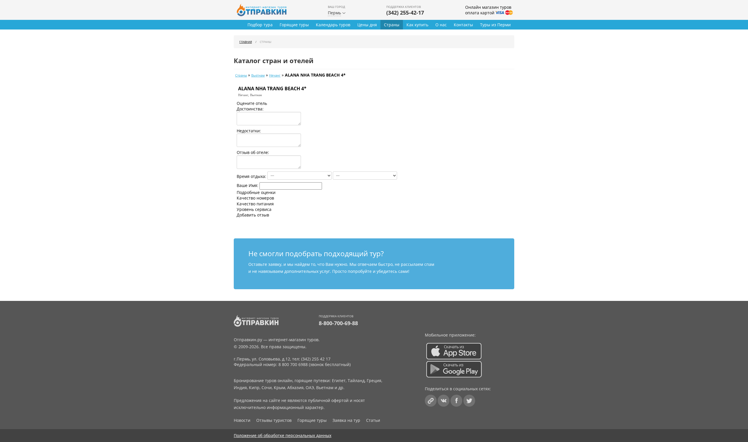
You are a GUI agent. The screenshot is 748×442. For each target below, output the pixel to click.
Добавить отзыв (253, 215)
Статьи (373, 420)
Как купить (417, 24)
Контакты (463, 24)
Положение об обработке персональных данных (282, 435)
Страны (391, 24)
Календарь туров (333, 24)
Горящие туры (294, 24)
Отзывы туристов (274, 420)
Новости (242, 420)
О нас (441, 24)
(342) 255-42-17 (405, 12)
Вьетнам (258, 75)
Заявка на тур (346, 420)
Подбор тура (260, 24)
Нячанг (274, 75)
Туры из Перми (495, 24)
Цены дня (367, 24)
